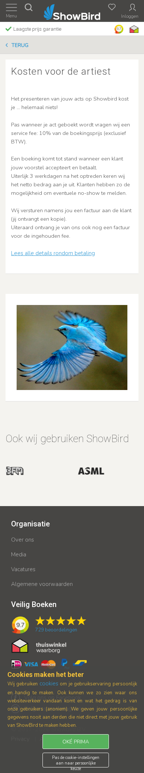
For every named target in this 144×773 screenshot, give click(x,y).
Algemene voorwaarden (42, 584)
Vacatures (23, 569)
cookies (49, 683)
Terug (19, 45)
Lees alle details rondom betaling (53, 253)
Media (18, 554)
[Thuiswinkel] (133, 29)
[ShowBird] (72, 10)
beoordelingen (56, 630)
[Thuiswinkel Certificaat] (39, 645)
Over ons (22, 539)
